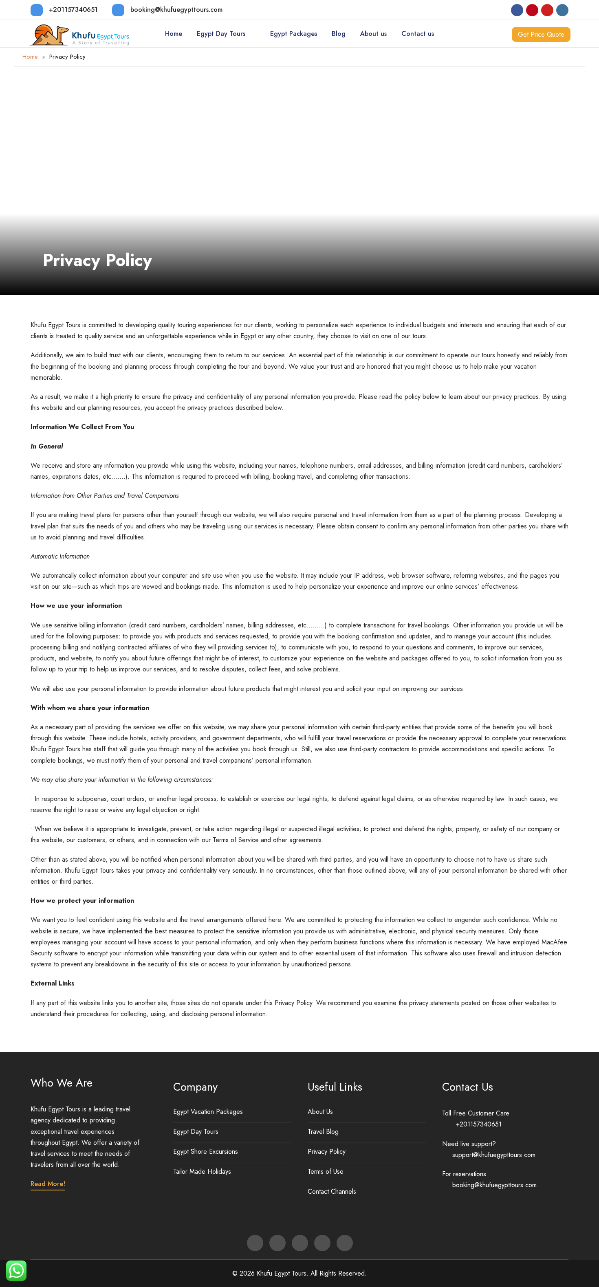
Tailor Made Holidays (202, 1171)
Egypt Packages (293, 33)
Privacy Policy (327, 1151)
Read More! (48, 1183)
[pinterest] (532, 10)
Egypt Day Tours (221, 33)
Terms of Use (326, 1171)
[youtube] (547, 10)
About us (373, 33)
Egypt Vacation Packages (208, 1111)
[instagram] (562, 10)
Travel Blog (323, 1131)
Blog (339, 33)
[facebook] (517, 10)
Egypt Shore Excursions (205, 1151)
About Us (320, 1111)
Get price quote (541, 34)
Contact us (417, 33)
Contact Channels (332, 1191)
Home (173, 33)
